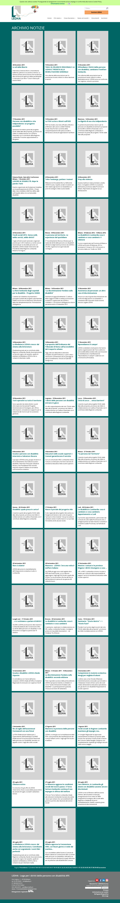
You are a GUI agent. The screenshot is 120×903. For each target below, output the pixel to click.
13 (45, 868)
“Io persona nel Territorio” (89, 454)
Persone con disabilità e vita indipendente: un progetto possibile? (24, 123)
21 (60, 868)
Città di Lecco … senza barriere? (91, 400)
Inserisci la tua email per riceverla (97, 886)
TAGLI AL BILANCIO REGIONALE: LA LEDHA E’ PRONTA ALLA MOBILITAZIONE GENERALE (60, 69)
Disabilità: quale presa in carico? (26, 509)
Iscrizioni (104, 18)
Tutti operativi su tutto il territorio (27, 400)
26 (70, 868)
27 (72, 868)
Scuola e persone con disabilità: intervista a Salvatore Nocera (25, 455)
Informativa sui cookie (100, 892)
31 (79, 868)
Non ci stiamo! (18, 565)
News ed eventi (82, 18)
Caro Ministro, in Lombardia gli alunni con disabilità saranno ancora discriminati (92, 786)
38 (93, 868)
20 (58, 868)
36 (89, 868)
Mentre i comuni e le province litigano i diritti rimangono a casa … (92, 566)
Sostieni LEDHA (96, 12)
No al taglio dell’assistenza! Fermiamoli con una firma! (24, 729)
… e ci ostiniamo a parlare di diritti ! (27, 621)
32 (81, 868)
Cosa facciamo (69, 18)
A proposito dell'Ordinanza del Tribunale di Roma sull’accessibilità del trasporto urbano (59, 346)
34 (85, 868)
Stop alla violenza (85, 179)
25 (68, 868)
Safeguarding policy (101, 894)
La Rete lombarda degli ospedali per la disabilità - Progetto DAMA (26, 291)
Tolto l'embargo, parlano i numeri (59, 179)
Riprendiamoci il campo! (87, 344)
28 (74, 868)
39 (95, 868)
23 (64, 868)
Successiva (102, 868)
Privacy (105, 890)
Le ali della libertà (20, 67)
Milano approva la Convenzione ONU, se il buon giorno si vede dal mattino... (59, 846)
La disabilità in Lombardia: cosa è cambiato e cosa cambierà (58, 622)
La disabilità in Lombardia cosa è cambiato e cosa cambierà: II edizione (91, 237)
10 (39, 868)
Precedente (24, 868)
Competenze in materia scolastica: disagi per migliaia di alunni (92, 674)
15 (49, 868)
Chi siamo (57, 18)
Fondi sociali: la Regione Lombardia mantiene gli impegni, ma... (92, 729)
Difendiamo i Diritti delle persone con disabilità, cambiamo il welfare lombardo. (92, 69)
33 (83, 868)
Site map (105, 896)
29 (76, 868)
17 (52, 868)
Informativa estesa (57, 4)
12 (43, 868)
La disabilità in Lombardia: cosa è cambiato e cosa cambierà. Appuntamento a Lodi (91, 511)
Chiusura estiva (19, 784)
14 (47, 868)
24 (66, 868)
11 (41, 868)
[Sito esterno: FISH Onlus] (30, 892)
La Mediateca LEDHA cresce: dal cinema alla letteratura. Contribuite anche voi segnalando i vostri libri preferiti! (27, 848)
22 (62, 868)
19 (56, 868)
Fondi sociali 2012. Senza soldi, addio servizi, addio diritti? (25, 236)
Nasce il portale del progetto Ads (59, 509)
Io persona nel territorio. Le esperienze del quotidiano (56, 236)
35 (87, 868)
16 (50, 868)
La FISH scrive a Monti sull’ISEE (58, 121)
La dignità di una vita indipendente (92, 121)
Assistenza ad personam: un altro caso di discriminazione (92, 291)
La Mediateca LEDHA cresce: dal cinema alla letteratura (26, 345)
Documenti (95, 18)
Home (49, 18)
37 (91, 868)
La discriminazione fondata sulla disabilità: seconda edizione (58, 676)
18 (54, 868)
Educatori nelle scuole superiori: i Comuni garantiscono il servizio (59, 455)
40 (97, 868)
